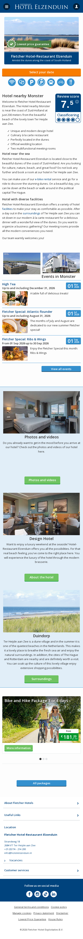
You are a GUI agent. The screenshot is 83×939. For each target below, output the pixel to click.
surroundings (31, 213)
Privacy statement (43, 913)
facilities (7, 209)
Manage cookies (22, 913)
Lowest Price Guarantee (32, 919)
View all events (61, 369)
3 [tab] (46, 759)
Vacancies (16, 860)
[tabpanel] (41, 725)
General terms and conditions (31, 907)
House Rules (55, 919)
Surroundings (41, 679)
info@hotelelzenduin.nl (18, 853)
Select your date (41, 72)
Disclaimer (62, 913)
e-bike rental (43, 179)
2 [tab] (43, 759)
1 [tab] (40, 759)
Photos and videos (42, 480)
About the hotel (41, 577)
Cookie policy (59, 907)
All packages (41, 783)
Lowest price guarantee (33, 44)
